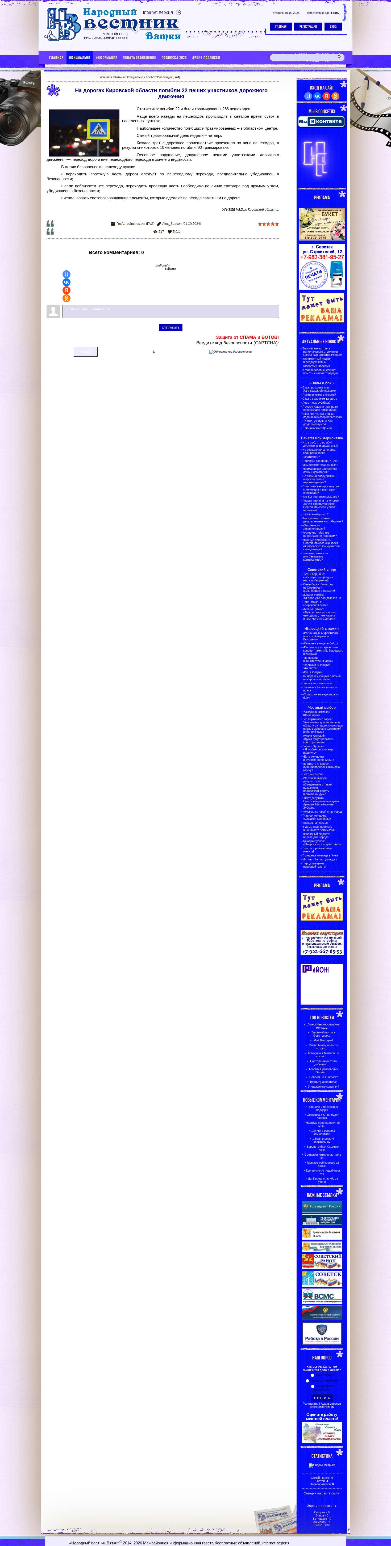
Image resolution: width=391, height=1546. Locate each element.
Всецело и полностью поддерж (323, 1108)
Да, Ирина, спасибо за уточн (323, 1180)
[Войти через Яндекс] (66, 290)
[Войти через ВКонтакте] (66, 282)
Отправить (171, 327)
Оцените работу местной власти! (322, 1416)
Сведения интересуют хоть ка (323, 1156)
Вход (333, 26)
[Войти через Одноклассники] (66, 298)
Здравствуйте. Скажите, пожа (323, 1148)
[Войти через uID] (66, 274)
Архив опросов (331, 1403)
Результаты (310, 1403)
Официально (134, 77)
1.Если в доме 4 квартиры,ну (323, 1140)
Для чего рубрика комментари (323, 1132)
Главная (280, 26)
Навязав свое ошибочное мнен (323, 1124)
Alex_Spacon (172, 224)
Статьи (117, 77)
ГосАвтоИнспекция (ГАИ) (163, 77)
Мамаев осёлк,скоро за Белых (323, 1164)
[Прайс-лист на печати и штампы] (322, 288)
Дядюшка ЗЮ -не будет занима (323, 1116)
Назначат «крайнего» (325, 1380)
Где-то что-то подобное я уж (323, 1172)
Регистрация (308, 26)
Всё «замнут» (325, 1374)
